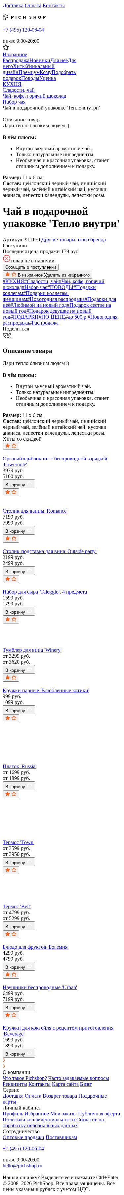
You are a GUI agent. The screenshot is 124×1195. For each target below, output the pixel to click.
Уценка (47, 78)
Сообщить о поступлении (30, 267)
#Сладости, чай (41, 281)
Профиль (13, 1113)
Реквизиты (15, 1084)
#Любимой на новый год (38, 305)
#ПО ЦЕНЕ (52, 317)
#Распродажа (44, 323)
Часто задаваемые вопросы (78, 1078)
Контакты (54, 5)
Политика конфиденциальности (39, 1119)
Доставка (13, 5)
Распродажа (16, 60)
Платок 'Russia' (19, 766)
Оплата (33, 5)
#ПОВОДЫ (60, 287)
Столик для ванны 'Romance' (35, 511)
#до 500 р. (76, 317)
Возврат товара (60, 1096)
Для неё (59, 60)
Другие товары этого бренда (73, 239)
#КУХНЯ (13, 281)
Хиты (19, 66)
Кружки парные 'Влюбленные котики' (46, 690)
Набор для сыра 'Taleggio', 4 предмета (45, 592)
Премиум (29, 72)
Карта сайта (65, 1084)
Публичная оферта (99, 1113)
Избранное (36, 1113)
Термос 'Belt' (17, 906)
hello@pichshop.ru (22, 1165)
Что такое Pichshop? (25, 1078)
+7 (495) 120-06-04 (23, 30)
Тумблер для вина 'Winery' (32, 650)
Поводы (30, 78)
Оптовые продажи (23, 1137)
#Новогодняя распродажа (56, 299)
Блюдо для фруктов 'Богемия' (35, 947)
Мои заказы (63, 1113)
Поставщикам (61, 1137)
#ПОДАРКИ (24, 317)
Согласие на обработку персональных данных (53, 1122)
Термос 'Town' (18, 842)
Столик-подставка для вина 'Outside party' (50, 551)
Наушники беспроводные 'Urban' (40, 987)
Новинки (39, 60)
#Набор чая (34, 287)
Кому (46, 72)
